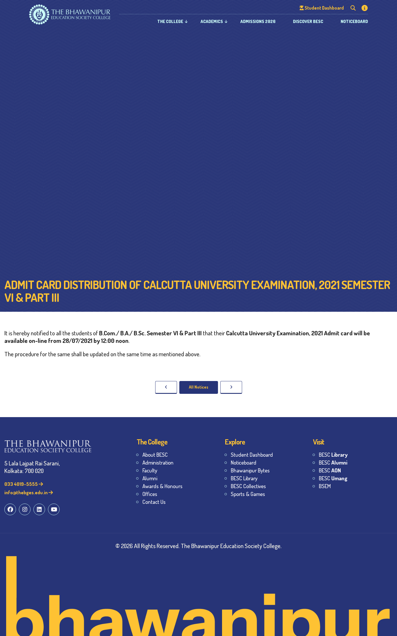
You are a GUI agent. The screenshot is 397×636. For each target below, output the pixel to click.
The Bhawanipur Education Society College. (231, 546)
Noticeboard (354, 21)
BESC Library (244, 478)
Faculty (149, 470)
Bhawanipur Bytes (250, 470)
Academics (212, 21)
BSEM (325, 486)
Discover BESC (308, 21)
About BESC (155, 454)
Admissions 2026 (258, 21)
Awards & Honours (162, 486)
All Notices (198, 387)
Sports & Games (248, 493)
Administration (158, 462)
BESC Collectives (248, 486)
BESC (333, 454)
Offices (149, 493)
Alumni (149, 478)
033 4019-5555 (21, 484)
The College (170, 21)
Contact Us (154, 501)
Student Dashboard (252, 454)
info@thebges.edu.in (26, 492)
